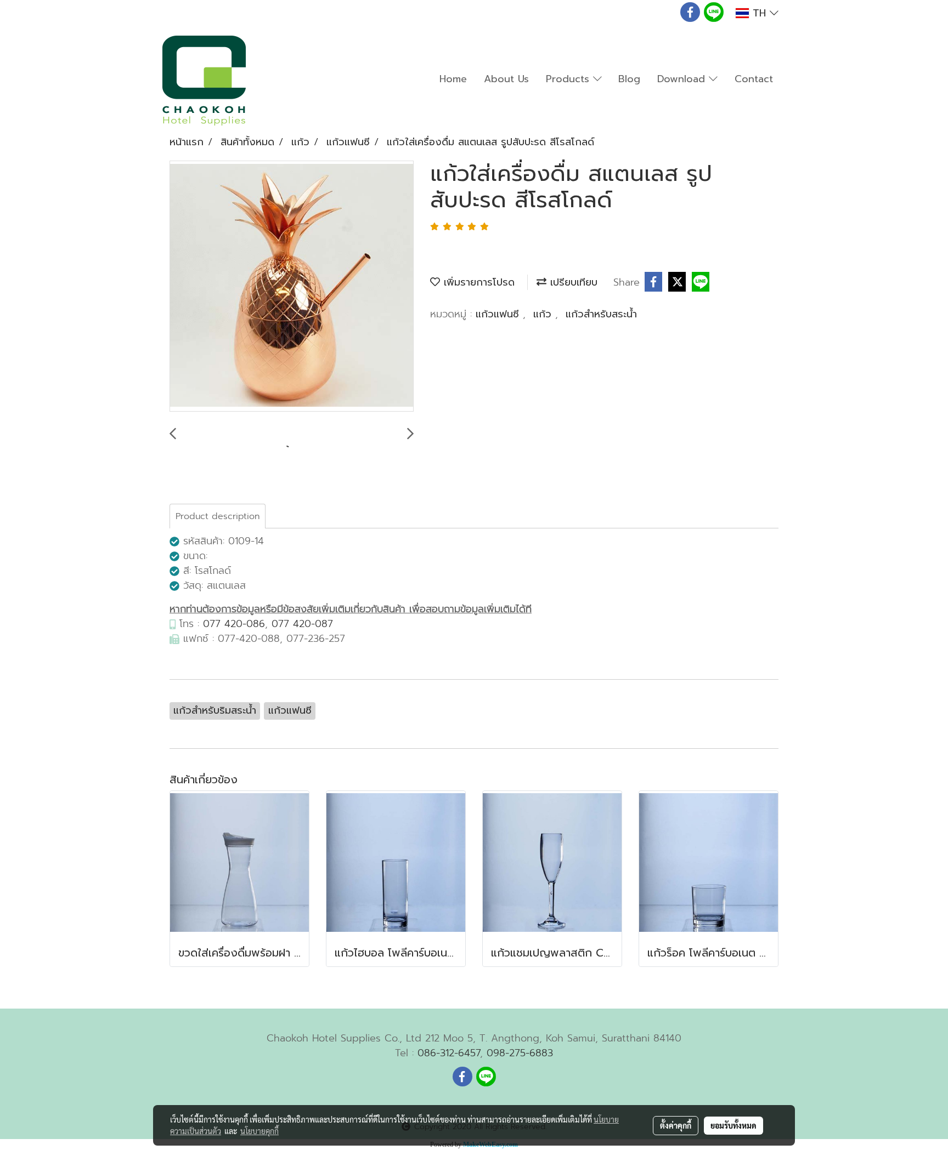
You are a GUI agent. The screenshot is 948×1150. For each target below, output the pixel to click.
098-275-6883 (520, 1053)
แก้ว (544, 314)
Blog (629, 79)
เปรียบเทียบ (571, 282)
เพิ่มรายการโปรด (477, 282)
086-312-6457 (448, 1053)
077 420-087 (302, 623)
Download (683, 79)
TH (759, 13)
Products (569, 79)
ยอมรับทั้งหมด (733, 1125)
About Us (506, 79)
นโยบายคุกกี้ (259, 1131)
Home (453, 79)
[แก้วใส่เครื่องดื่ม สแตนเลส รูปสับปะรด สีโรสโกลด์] (291, 286)
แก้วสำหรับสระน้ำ (601, 314)
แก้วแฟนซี (499, 314)
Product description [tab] (217, 516)
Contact (754, 79)
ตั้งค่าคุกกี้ (675, 1125)
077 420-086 (234, 623)
